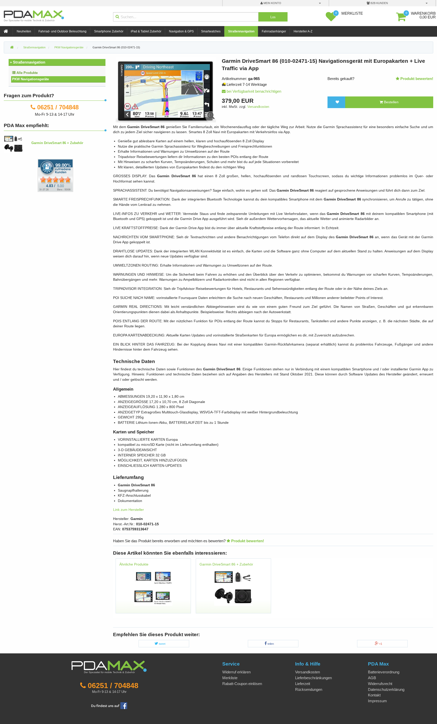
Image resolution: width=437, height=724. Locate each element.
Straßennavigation (241, 31)
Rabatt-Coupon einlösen (242, 683)
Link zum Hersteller (128, 510)
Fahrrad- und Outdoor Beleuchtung (62, 31)
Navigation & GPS (181, 31)
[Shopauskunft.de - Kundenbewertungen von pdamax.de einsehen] (55, 175)
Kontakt (374, 695)
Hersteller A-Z (303, 31)
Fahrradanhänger (274, 31)
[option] (153, 588)
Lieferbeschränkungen (313, 678)
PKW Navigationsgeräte (30, 79)
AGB (372, 678)
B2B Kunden (379, 3)
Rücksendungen (308, 689)
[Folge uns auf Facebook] (109, 705)
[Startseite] (6, 31)
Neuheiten (24, 31)
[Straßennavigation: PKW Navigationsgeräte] (153, 586)
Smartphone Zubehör (108, 31)
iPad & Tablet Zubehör (146, 31)
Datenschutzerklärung (386, 689)
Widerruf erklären (236, 672)
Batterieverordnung (383, 672)
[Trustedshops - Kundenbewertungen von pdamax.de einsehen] (37, 175)
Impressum (377, 701)
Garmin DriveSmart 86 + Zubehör (226, 564)
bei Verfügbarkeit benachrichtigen (253, 91)
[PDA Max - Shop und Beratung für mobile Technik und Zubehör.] (12, 47)
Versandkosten (258, 107)
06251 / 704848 (58, 107)
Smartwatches (211, 31)
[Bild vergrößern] (211, 115)
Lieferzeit (302, 683)
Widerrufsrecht (380, 683)
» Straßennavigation (27, 62)
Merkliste (229, 678)
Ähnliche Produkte (133, 564)
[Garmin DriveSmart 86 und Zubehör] (233, 586)
